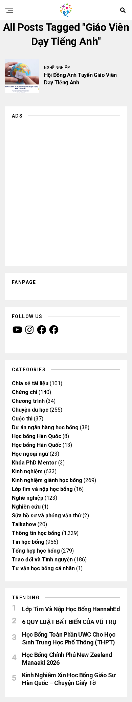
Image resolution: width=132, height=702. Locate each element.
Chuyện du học (30, 410)
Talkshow (24, 524)
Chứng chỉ (24, 392)
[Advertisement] (66, 190)
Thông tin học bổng (36, 533)
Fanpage (24, 282)
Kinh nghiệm (27, 471)
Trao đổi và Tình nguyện (42, 559)
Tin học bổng (28, 542)
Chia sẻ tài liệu (30, 383)
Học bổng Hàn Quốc (36, 436)
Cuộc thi (22, 418)
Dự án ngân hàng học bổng (45, 427)
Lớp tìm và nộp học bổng (42, 489)
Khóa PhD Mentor (34, 462)
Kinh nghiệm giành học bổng (47, 480)
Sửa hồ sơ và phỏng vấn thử (46, 515)
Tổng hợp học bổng (36, 551)
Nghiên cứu (26, 506)
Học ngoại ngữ (30, 454)
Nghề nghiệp (27, 498)
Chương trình (28, 401)
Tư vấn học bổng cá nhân (43, 568)
